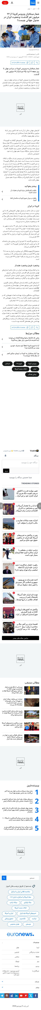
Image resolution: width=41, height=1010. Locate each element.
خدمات (37, 982)
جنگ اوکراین (27, 902)
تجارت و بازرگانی (34, 952)
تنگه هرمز (23, 919)
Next (37, 957)
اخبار (34, 9)
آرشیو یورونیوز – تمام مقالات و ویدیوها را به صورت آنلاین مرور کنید (10, 973)
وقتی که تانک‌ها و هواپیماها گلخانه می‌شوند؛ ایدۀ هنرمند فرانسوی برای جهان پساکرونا (24, 339)
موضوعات (36, 942)
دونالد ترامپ (13, 902)
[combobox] (20, 878)
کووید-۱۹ (19, 363)
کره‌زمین (16, 952)
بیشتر (37, 987)
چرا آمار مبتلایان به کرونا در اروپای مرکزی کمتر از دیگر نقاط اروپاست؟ (23, 354)
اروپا (37, 947)
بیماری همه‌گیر (32, 374)
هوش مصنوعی (14, 924)
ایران (34, 369)
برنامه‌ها (17, 966)
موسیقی (28, 924)
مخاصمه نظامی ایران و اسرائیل (20, 892)
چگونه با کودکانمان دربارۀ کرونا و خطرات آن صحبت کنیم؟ (23, 192)
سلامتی (17, 957)
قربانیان (7, 363)
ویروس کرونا (32, 363)
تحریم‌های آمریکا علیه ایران (28, 913)
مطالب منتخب (32, 683)
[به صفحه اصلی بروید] (33, 2)
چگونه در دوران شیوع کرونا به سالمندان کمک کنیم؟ (23, 199)
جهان (29, 9)
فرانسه (34, 919)
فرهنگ (17, 961)
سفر (38, 961)
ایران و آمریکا (9, 913)
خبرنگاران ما (35, 971)
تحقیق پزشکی (9, 919)
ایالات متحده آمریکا (21, 369)
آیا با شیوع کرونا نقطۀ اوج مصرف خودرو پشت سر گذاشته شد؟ (24, 347)
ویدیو (37, 966)
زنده (5, 3)
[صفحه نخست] (38, 9)
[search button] (4, 878)
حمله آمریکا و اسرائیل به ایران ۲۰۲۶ (20, 897)
